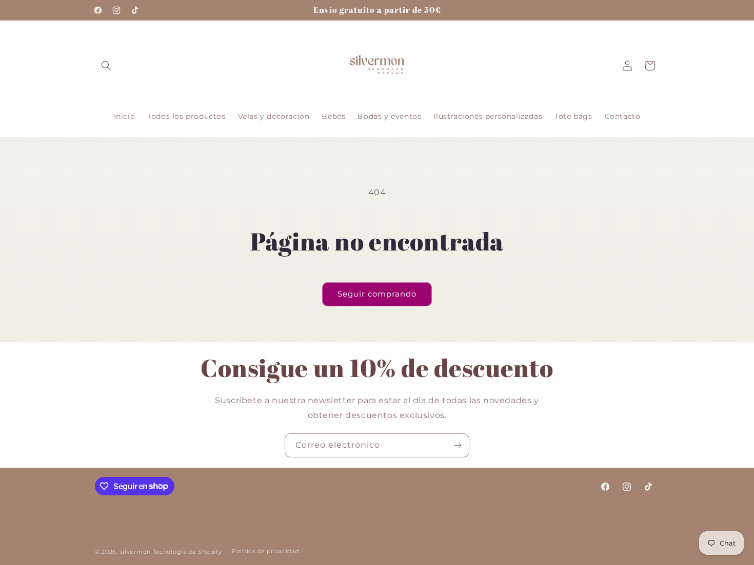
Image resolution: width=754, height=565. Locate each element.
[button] (106, 65)
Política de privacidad (265, 551)
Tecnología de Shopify (187, 551)
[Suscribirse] (457, 445)
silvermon (135, 551)
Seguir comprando (377, 294)
